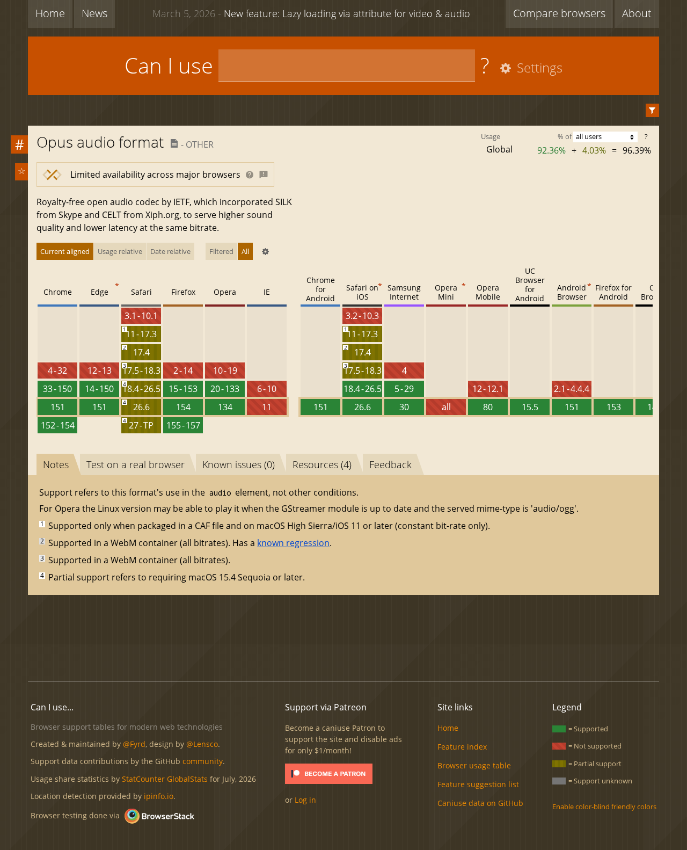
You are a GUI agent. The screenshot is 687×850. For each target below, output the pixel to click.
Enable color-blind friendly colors (604, 806)
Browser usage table (474, 765)
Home (50, 13)
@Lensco (202, 744)
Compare (559, 13)
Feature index (462, 747)
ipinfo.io (158, 796)
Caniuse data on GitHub (480, 803)
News (94, 13)
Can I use (169, 65)
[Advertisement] (343, 636)
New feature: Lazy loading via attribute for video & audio (311, 13)
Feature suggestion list (478, 784)
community (202, 761)
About (637, 13)
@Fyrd (134, 744)
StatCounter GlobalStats (165, 779)
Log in (305, 800)
